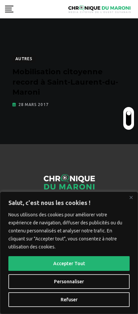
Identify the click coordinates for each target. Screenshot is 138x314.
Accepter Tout (69, 263)
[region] (69, 253)
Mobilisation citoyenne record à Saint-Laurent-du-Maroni (65, 82)
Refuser (69, 299)
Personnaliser (69, 281)
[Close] (131, 197)
